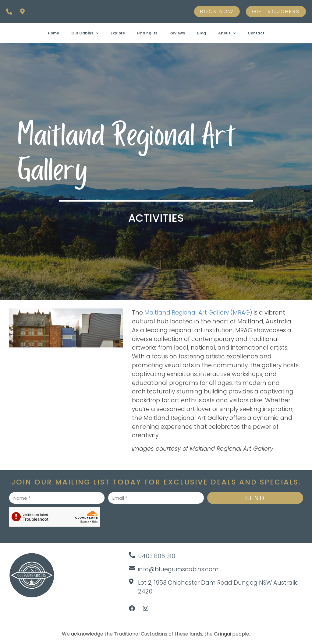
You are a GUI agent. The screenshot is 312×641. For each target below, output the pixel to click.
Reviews (177, 33)
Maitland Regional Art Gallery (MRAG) (198, 312)
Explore (118, 33)
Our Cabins (82, 33)
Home (53, 33)
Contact (256, 33)
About (224, 33)
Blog (201, 33)
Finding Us (147, 33)
